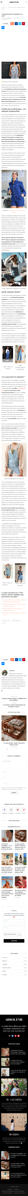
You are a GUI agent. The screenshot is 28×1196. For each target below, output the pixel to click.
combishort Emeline (14, 210)
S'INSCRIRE (14, 940)
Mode (3, 623)
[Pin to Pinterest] (23, 23)
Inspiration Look (16, 620)
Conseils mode (6, 620)
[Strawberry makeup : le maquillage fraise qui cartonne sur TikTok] (21, 882)
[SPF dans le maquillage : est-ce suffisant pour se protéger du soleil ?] (7, 836)
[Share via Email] (2, 27)
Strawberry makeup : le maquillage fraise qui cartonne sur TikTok (20, 893)
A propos (10, 1189)
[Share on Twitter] (19, 23)
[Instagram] (9, 1036)
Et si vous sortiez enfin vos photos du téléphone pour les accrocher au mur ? (7, 869)
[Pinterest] (15, 1036)
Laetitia (9, 18)
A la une (15, 957)
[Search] (26, 2)
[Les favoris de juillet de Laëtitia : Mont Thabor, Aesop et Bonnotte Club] (21, 859)
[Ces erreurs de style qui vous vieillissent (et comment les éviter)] (5, 1072)
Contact (16, 1189)
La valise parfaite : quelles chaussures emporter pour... (14, 743)
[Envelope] (18, 1036)
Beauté (15, 961)
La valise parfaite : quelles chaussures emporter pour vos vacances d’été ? (20, 846)
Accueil (3, 7)
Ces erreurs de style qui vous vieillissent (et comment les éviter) (18, 1071)
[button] (2, 732)
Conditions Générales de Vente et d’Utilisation (13, 1191)
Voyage (15, 974)
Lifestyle (15, 964)
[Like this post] (12, 23)
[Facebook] (12, 1036)
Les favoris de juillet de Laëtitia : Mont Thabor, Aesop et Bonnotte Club (20, 869)
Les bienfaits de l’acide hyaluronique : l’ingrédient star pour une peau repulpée (18, 1052)
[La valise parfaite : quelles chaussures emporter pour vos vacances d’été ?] (14, 728)
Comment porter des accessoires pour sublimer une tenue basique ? (17, 1062)
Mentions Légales (7, 1193)
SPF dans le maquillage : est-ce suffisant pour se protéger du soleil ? (7, 846)
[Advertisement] (14, 45)
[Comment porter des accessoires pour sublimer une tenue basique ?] (5, 1062)
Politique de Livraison (19, 1193)
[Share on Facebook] (16, 23)
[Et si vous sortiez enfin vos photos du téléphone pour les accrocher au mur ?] (7, 859)
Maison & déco (15, 967)
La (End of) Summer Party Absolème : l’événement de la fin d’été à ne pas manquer (7, 894)
